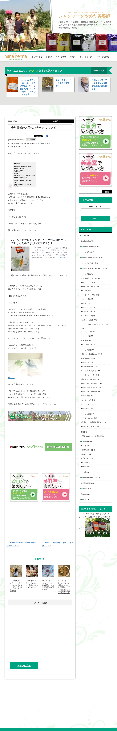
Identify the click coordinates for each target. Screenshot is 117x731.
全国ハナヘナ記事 (87, 320)
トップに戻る (24, 665)
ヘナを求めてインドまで (89, 278)
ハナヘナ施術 (61, 56)
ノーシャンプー (87, 400)
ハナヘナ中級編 (86, 350)
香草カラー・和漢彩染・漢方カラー (93, 422)
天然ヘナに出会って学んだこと (90, 257)
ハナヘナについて (87, 282)
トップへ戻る (37, 56)
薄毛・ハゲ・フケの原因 (89, 392)
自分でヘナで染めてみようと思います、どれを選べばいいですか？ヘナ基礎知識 (16, 587)
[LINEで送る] (31, 139)
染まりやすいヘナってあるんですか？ (63, 83)
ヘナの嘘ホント (87, 358)
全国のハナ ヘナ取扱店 (89, 286)
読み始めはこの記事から (88, 246)
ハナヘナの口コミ (86, 252)
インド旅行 (84, 472)
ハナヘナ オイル (87, 332)
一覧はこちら (99, 70)
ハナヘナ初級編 (86, 274)
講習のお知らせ (87, 450)
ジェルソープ (86, 362)
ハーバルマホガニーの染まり (91, 387)
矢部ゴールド (85, 489)
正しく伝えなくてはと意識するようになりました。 (32, 585)
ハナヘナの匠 (86, 336)
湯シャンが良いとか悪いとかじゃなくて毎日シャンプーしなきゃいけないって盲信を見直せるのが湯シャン (64, 588)
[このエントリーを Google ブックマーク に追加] (47, 136)
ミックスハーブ (87, 316)
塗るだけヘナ (86, 408)
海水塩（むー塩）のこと (89, 379)
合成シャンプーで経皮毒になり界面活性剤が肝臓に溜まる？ (99, 84)
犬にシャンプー (87, 404)
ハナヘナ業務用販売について (90, 477)
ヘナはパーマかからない (89, 371)
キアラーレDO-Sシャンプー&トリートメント (95, 325)
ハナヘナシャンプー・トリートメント (92, 268)
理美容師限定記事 (86, 483)
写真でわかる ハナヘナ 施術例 (91, 436)
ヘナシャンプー (87, 311)
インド (84, 446)
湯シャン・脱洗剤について (90, 354)
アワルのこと (86, 396)
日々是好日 (84, 441)
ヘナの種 (85, 462)
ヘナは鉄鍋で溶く (87, 344)
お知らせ (85, 454)
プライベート (86, 458)
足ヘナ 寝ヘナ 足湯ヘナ (89, 426)
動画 (82, 432)
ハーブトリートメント (89, 375)
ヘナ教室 (85, 340)
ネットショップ (86, 56)
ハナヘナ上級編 (86, 414)
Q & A (84, 291)
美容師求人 (84, 494)
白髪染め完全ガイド (88, 366)
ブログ (72, 56)
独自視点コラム (86, 241)
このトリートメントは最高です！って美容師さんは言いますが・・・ (48, 586)
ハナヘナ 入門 (87, 307)
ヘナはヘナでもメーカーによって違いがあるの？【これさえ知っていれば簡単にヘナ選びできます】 (28, 87)
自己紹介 (85, 303)
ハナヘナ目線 (86, 299)
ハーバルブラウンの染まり (90, 383)
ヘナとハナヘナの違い (89, 295)
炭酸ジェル (84, 500)
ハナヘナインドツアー (88, 263)
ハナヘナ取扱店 (103, 56)
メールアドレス (95, 206)
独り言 (84, 467)
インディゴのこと (87, 418)
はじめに (49, 56)
